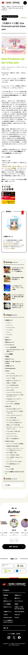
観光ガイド (8, 340)
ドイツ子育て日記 (11, 418)
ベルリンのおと (11, 373)
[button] (12, 541)
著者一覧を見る (13, 547)
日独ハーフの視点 (11, 383)
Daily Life (8, 406)
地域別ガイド (9, 320)
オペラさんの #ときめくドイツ (15, 376)
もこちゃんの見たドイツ (13, 420)
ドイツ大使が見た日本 (12, 385)
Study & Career (9, 441)
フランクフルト (11, 327)
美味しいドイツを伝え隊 (13, 425)
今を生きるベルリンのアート (14, 399)
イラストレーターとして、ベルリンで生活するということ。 (15, 449)
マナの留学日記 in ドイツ (13, 464)
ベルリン (9, 323)
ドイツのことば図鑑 (9, 248)
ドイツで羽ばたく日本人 (13, 455)
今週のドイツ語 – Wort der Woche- (19, 607)
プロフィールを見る (14, 533)
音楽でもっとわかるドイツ (14, 380)
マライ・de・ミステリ (13, 387)
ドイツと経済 (10, 469)
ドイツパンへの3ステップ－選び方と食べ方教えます (18, 296)
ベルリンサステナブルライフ (14, 415)
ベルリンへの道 (11, 378)
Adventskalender (10, 368)
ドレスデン (10, 334)
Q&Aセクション (9, 359)
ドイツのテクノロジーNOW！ (14, 461)
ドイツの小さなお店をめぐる (14, 422)
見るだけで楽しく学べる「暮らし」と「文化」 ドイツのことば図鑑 (14, 167)
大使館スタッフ (9, 366)
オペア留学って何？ (12, 452)
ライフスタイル (9, 345)
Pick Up (7, 466)
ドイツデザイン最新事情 (13, 403)
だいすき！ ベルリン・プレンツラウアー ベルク (15, 428)
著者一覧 (6, 628)
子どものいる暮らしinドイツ (14, 409)
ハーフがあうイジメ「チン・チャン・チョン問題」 (17, 287)
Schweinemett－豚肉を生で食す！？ (17, 278)
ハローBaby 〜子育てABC (13, 431)
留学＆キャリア (9, 342)
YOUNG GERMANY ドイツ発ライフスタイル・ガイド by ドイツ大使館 (14, 584)
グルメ (7, 337)
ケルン (8, 332)
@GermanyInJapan (8, 245)
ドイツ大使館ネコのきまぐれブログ (8, 621)
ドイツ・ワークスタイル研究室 (15, 443)
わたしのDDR (10, 390)
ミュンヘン (10, 325)
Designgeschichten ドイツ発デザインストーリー (15, 395)
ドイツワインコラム (12, 436)
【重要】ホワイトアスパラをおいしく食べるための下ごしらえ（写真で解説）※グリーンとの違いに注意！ (17, 307)
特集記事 (6, 595)
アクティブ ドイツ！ (12, 434)
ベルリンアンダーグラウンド (14, 392)
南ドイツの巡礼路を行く (13, 438)
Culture (7, 371)
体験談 (7, 356)
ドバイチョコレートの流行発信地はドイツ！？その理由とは (17, 269)
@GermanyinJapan (8, 243)
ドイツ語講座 (9, 354)
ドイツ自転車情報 (11, 347)
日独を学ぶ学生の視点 (12, 446)
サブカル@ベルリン (12, 401)
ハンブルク (10, 330)
